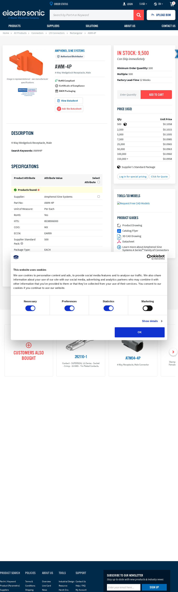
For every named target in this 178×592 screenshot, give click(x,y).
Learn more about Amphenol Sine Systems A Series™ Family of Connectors (145, 248)
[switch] (69, 308)
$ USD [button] (142, 4)
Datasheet (128, 241)
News (44, 589)
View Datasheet (69, 100)
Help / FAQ (81, 585)
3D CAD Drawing (131, 236)
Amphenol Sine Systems (69, 51)
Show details (150, 321)
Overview (46, 581)
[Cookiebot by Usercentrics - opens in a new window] (149, 257)
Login (130, 4)
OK (140, 332)
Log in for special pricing (132, 176)
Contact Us (168, 26)
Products (15, 26)
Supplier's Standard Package (138, 167)
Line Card (46, 585)
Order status (61, 4)
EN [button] (159, 4)
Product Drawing (132, 225)
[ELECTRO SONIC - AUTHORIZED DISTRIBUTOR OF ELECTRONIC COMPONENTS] (23, 14)
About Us (129, 26)
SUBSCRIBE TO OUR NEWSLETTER (125, 575)
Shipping (29, 589)
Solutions (92, 26)
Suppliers (4, 589)
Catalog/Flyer (130, 230)
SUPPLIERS (53, 26)
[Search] (139, 15)
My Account (81, 589)
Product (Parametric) (10, 585)
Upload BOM (163, 15)
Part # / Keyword (8, 581)
